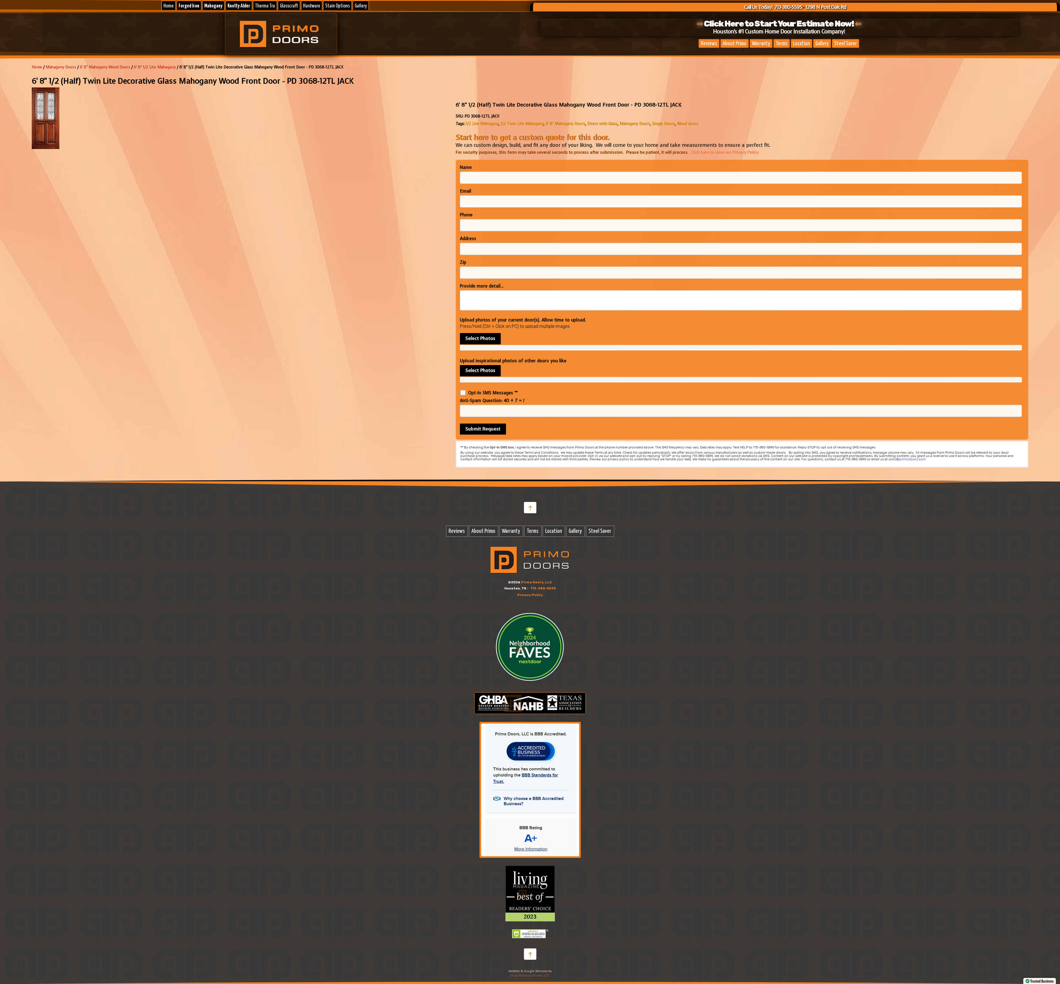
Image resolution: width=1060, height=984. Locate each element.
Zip (464, 262)
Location (801, 43)
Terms (782, 43)
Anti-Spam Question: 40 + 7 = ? (494, 400)
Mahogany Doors (635, 123)
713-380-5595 (543, 588)
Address (468, 238)
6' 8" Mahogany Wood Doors (105, 67)
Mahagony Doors (61, 67)
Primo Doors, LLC (536, 582)
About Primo (734, 43)
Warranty (761, 43)
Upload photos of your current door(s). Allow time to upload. (523, 320)
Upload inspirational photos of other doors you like (513, 361)
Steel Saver (845, 43)
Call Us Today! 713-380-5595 (773, 7)
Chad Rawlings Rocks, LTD (529, 975)
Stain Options (337, 6)
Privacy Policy (530, 595)
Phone (468, 215)
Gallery (361, 6)
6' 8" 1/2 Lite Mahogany (155, 67)
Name (467, 167)
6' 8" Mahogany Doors (565, 123)
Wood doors (687, 123)
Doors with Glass (602, 123)
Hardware (311, 6)
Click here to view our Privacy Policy (725, 152)
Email (467, 191)
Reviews (709, 43)
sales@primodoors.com (907, 459)
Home (168, 6)
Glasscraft (289, 6)
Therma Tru (265, 6)
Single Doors (663, 123)
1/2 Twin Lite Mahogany (522, 123)
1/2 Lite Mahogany (482, 123)
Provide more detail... (482, 286)
